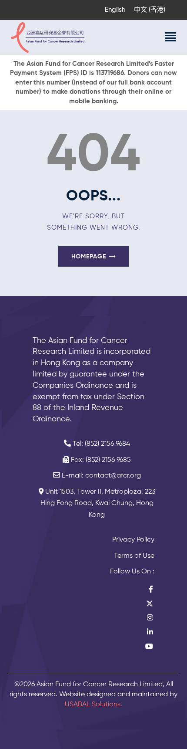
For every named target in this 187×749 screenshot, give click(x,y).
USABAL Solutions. (93, 704)
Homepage (88, 257)
